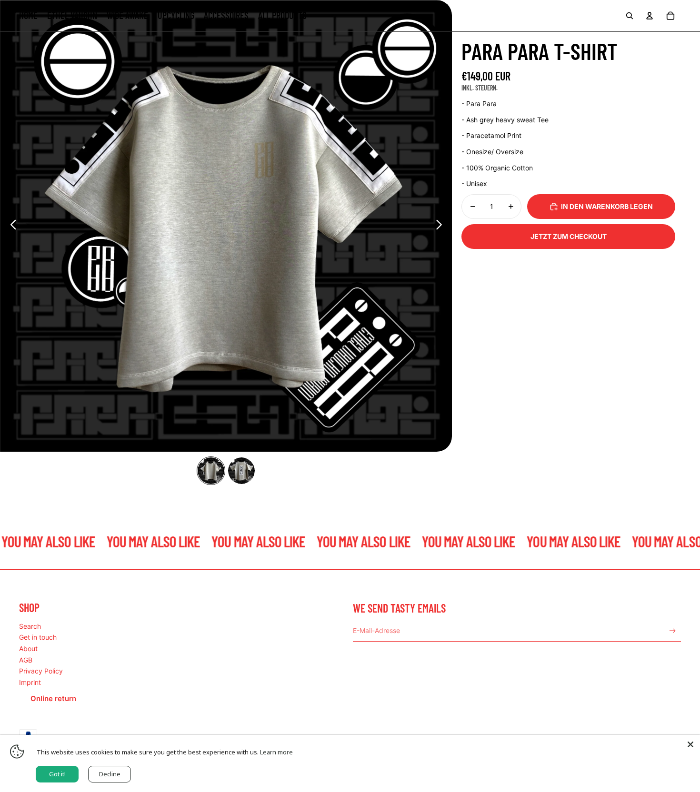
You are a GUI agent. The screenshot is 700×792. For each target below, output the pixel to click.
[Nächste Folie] (441, 226)
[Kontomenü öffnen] (649, 15)
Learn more (276, 752)
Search (30, 626)
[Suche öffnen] (629, 15)
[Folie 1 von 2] (211, 470)
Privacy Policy (41, 671)
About (28, 648)
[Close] (690, 744)
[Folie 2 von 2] (241, 470)
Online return (53, 698)
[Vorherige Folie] (10, 226)
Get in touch (38, 637)
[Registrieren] (672, 631)
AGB (25, 660)
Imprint (30, 682)
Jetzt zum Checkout (568, 236)
